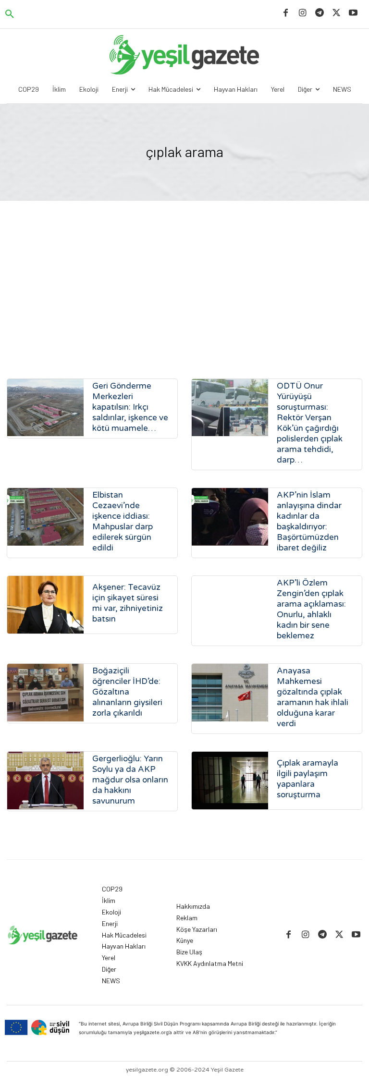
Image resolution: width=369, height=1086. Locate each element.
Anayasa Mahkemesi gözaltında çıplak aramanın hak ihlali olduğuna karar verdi (312, 697)
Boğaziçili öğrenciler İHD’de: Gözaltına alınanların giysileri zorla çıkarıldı (127, 692)
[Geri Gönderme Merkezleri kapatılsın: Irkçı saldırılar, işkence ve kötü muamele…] (45, 407)
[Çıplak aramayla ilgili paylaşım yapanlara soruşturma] (230, 780)
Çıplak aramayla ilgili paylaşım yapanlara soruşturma (307, 779)
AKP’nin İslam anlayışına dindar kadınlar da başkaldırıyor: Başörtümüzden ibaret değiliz (309, 521)
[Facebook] (286, 13)
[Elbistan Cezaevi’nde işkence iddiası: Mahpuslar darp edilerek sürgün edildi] (45, 516)
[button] (9, 14)
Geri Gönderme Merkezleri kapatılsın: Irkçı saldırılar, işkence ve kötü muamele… (130, 407)
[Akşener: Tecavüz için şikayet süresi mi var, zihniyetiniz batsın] (45, 604)
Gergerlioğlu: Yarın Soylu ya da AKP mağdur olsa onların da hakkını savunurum (130, 780)
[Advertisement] (184, 273)
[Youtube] (353, 13)
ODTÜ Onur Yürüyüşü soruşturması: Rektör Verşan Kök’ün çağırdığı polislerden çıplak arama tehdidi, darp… (310, 423)
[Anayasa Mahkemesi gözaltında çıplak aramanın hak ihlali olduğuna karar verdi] (230, 692)
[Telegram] (319, 13)
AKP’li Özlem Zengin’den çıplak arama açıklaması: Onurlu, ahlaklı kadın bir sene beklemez (311, 609)
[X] (337, 13)
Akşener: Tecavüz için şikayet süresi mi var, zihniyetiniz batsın (127, 603)
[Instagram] (302, 13)
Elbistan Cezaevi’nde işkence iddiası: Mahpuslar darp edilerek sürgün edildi (122, 521)
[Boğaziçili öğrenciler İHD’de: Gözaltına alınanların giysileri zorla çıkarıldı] (45, 692)
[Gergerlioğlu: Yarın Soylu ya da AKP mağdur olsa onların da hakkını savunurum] (45, 780)
